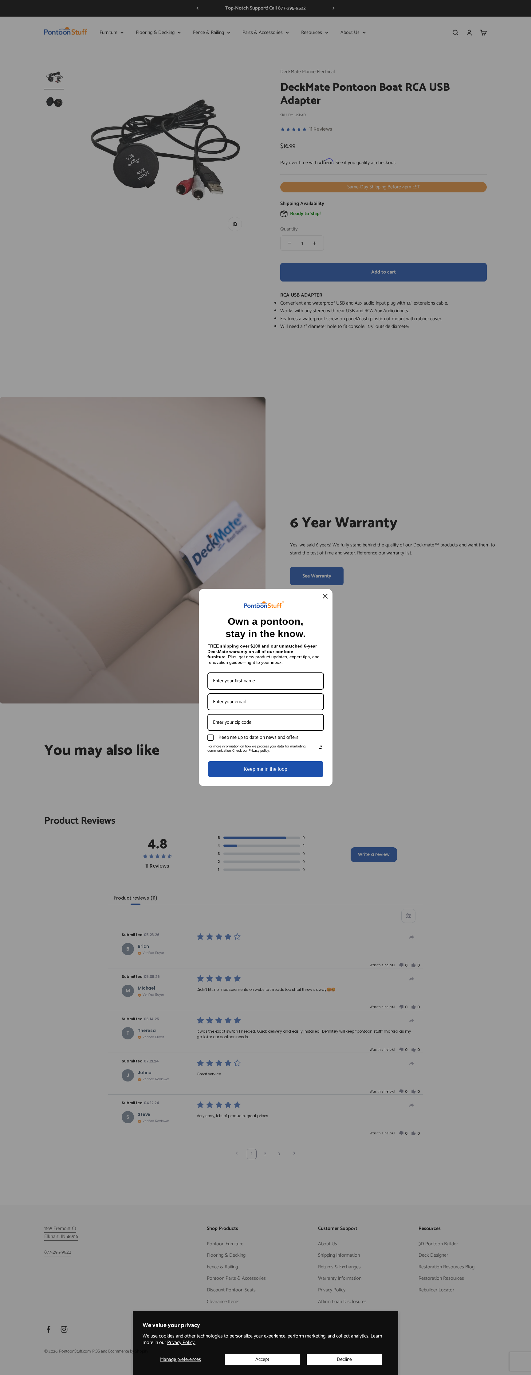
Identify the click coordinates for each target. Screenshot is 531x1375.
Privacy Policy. (181, 1342)
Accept (262, 1359)
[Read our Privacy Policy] (320, 747)
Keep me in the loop (265, 769)
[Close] (325, 596)
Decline (344, 1359)
